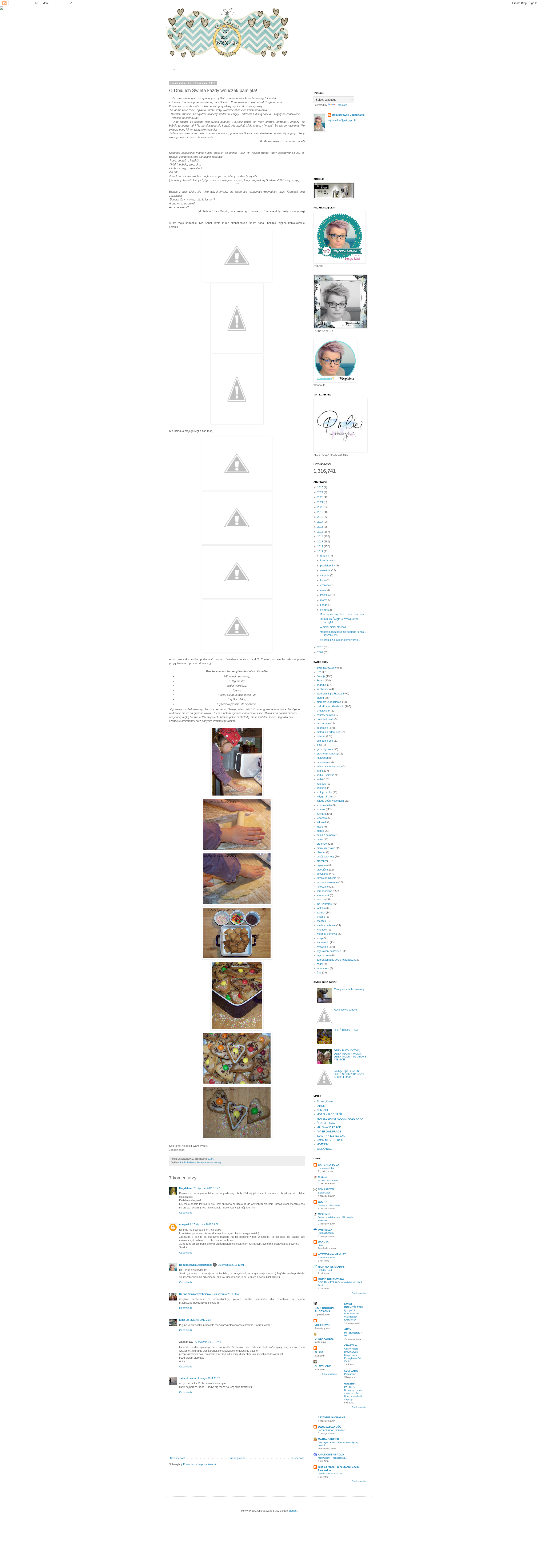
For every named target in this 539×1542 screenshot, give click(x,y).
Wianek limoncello (327, 1257)
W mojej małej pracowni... (334, 627)
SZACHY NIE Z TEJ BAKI (331, 1135)
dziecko (321, 736)
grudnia (325, 555)
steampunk (323, 895)
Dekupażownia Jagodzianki (195, 1264)
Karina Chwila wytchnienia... (196, 1294)
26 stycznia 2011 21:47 (199, 1319)
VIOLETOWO (322, 1325)
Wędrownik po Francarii (330, 693)
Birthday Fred (325, 1270)
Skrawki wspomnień (328, 1180)
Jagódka (322, 685)
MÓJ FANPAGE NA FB (329, 1114)
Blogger (292, 1510)
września (325, 570)
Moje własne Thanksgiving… (332, 1458)
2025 (320, 487)
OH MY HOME (323, 1366)
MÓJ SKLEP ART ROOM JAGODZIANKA (340, 1118)
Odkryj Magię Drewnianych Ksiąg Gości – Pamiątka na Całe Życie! (353, 1354)
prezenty (322, 861)
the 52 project (324, 904)
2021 (320, 502)
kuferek (321, 809)
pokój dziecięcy (325, 856)
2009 (320, 652)
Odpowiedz (185, 1212)
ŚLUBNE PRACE (326, 1122)
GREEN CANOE (324, 1338)
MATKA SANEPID (328, 1439)
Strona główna (237, 1458)
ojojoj (320, 1245)
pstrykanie (322, 873)
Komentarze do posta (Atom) (199, 1464)
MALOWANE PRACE (329, 1127)
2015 (320, 531)
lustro (320, 826)
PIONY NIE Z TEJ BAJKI (330, 1140)
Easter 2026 (324, 1192)
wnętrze (321, 929)
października (328, 565)
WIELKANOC (324, 1148)
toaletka (321, 908)
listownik (322, 822)
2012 (320, 546)
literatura (201, 1162)
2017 (320, 521)
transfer (321, 912)
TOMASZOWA (326, 1189)
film (319, 745)
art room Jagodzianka (329, 702)
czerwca (325, 585)
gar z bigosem (325, 749)
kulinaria (191, 1162)
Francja (321, 676)
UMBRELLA (325, 1229)
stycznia (325, 609)
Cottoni (322, 1177)
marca (324, 600)
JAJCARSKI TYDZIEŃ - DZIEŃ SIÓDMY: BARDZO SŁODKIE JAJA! (349, 1074)
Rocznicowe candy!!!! (346, 1009)
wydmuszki (323, 942)
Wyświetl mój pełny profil (342, 120)
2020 (320, 507)
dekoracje (322, 727)
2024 (320, 492)
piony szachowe (326, 848)
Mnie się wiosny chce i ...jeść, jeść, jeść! (342, 614)
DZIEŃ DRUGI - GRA (346, 1030)
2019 (320, 512)
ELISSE (319, 1352)
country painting (326, 715)
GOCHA (322, 1201)
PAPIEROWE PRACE (329, 1131)
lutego (324, 604)
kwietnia (325, 595)
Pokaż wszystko (359, 1293)
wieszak (321, 921)
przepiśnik (322, 869)
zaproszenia (324, 955)
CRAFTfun (350, 1345)
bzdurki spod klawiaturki (330, 706)
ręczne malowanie (327, 882)
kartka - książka (325, 775)
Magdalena (185, 1188)
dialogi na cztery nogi (329, 732)
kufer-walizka (324, 805)
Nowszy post (177, 1458)
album (320, 697)
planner (321, 852)
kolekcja (321, 783)
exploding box (325, 740)
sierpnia (325, 575)
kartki (183, 1162)
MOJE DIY (322, 1144)
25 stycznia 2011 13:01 (231, 1264)
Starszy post (297, 1458)
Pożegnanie (350, 1374)
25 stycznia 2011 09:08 (205, 1224)
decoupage (323, 723)
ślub (319, 972)
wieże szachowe (326, 925)
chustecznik (323, 710)
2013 (320, 541)
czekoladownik (325, 719)
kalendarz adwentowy (329, 766)
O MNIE (321, 1105)
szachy (321, 899)
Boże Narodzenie (327, 667)
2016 (320, 526)
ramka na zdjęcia (326, 878)
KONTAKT (322, 1110)
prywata (321, 865)
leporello (322, 818)
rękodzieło (323, 886)
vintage (321, 916)
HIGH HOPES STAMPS (331, 1266)
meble (320, 830)
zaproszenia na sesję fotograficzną (336, 959)
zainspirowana (187, 1378)
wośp (320, 938)
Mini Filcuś (324, 1214)
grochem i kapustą (327, 753)
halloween (323, 757)
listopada (325, 560)
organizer (322, 843)
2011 (320, 551)
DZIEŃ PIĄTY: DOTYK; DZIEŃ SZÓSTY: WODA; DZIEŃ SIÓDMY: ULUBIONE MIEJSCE (350, 1055)
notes (320, 839)
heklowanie (323, 762)
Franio (320, 680)
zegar (320, 964)
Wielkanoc (323, 689)
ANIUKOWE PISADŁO (331, 1454)
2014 (320, 536)
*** (345, 1336)
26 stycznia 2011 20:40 (227, 1294)
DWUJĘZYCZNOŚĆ (329, 1426)
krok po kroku (324, 792)
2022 (320, 497)
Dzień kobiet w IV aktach (330, 1473)
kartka (320, 770)
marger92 (185, 1224)
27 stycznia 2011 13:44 (208, 1341)
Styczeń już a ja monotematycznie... (340, 639)
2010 (320, 647)
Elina (182, 1319)
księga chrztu (324, 796)
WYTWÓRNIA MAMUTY (332, 1254)
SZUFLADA (351, 1370)
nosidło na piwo (326, 835)
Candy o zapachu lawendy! (349, 989)
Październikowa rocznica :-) (332, 1430)
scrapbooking (214, 1162)
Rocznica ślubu (326, 1168)
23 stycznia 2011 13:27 (206, 1188)
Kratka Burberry (326, 1233)
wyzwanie (322, 946)
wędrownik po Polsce (329, 951)
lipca (323, 580)
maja (323, 590)
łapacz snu (323, 968)
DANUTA (323, 1241)
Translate (341, 105)
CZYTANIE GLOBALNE (331, 1417)
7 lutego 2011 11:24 (209, 1378)
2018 (320, 516)
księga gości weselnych (330, 800)
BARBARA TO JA (328, 1164)
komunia (322, 787)
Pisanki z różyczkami (329, 1205)
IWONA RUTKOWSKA (331, 1279)
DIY (319, 672)
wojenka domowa (327, 933)
